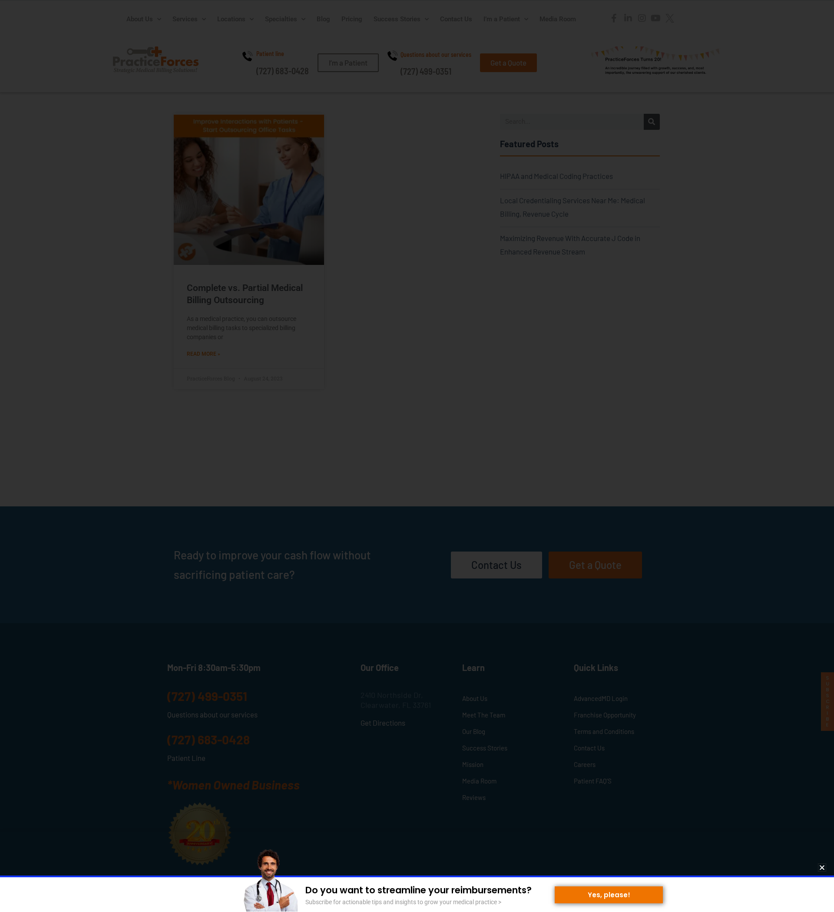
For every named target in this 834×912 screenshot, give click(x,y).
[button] (822, 867)
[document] (417, 456)
